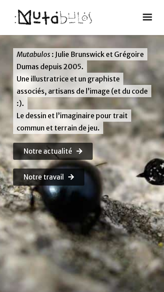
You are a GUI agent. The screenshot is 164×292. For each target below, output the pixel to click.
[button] (53, 151)
